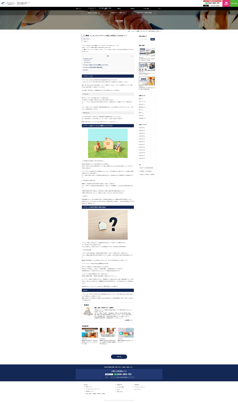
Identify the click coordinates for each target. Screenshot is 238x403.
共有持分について (90, 391)
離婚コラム (86, 41)
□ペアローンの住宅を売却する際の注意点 (92, 67)
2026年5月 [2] (142, 133)
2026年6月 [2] (142, 130)
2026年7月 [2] (142, 127)
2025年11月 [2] (142, 149)
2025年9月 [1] (142, 155)
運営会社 (119, 8)
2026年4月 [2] (142, 136)
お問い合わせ (120, 391)
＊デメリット (87, 62)
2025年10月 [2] (142, 152)
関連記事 (86, 326)
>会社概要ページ (128, 320)
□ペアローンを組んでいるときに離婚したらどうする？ (95, 64)
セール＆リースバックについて (92, 8)
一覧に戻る (119, 356)
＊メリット (87, 60)
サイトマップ (138, 389)
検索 (152, 39)
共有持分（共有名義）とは (94, 12)
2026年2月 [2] (142, 141)
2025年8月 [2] (142, 158)
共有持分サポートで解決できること (119, 12)
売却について (78, 8)
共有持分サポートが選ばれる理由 (144, 12)
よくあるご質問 (146, 8)
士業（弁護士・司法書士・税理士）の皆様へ (105, 8)
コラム (159, 8)
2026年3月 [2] (142, 138)
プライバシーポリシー (140, 387)
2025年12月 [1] (142, 147)
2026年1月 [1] (141, 144)
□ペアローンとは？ (87, 58)
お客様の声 (132, 8)
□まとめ (85, 69)
